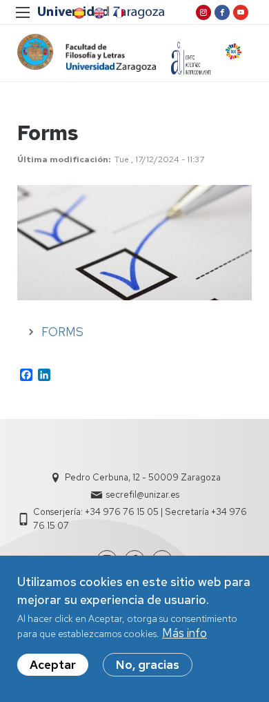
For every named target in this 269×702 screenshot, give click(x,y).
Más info (184, 633)
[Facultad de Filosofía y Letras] (86, 53)
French (118, 13)
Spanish (78, 13)
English (98, 13)
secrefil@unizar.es (142, 494)
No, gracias (147, 664)
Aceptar (53, 664)
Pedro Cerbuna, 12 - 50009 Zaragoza (143, 477)
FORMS (62, 332)
